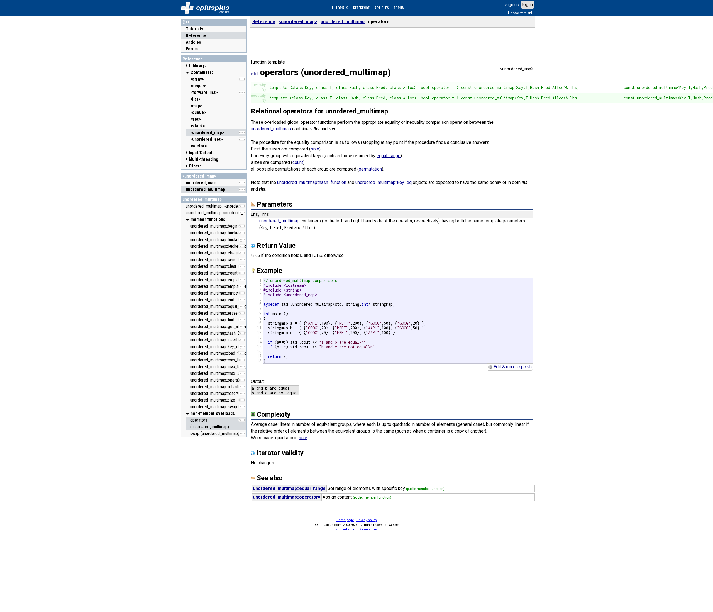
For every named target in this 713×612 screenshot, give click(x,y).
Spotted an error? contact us (357, 529)
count (297, 162)
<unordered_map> (199, 176)
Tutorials (194, 28)
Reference (196, 35)
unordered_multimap (202, 199)
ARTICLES (382, 8)
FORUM (399, 8)
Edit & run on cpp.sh (512, 367)
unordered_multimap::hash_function (311, 182)
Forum (192, 49)
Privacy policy (366, 520)
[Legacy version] (520, 13)
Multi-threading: (204, 159)
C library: (197, 65)
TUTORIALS (339, 8)
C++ (186, 22)
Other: (195, 166)
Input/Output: (201, 152)
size (315, 149)
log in (527, 4)
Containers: (202, 72)
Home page (345, 520)
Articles (193, 42)
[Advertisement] (214, 523)
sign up (512, 4)
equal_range (389, 155)
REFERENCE (361, 8)
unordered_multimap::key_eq (383, 182)
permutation (370, 169)
